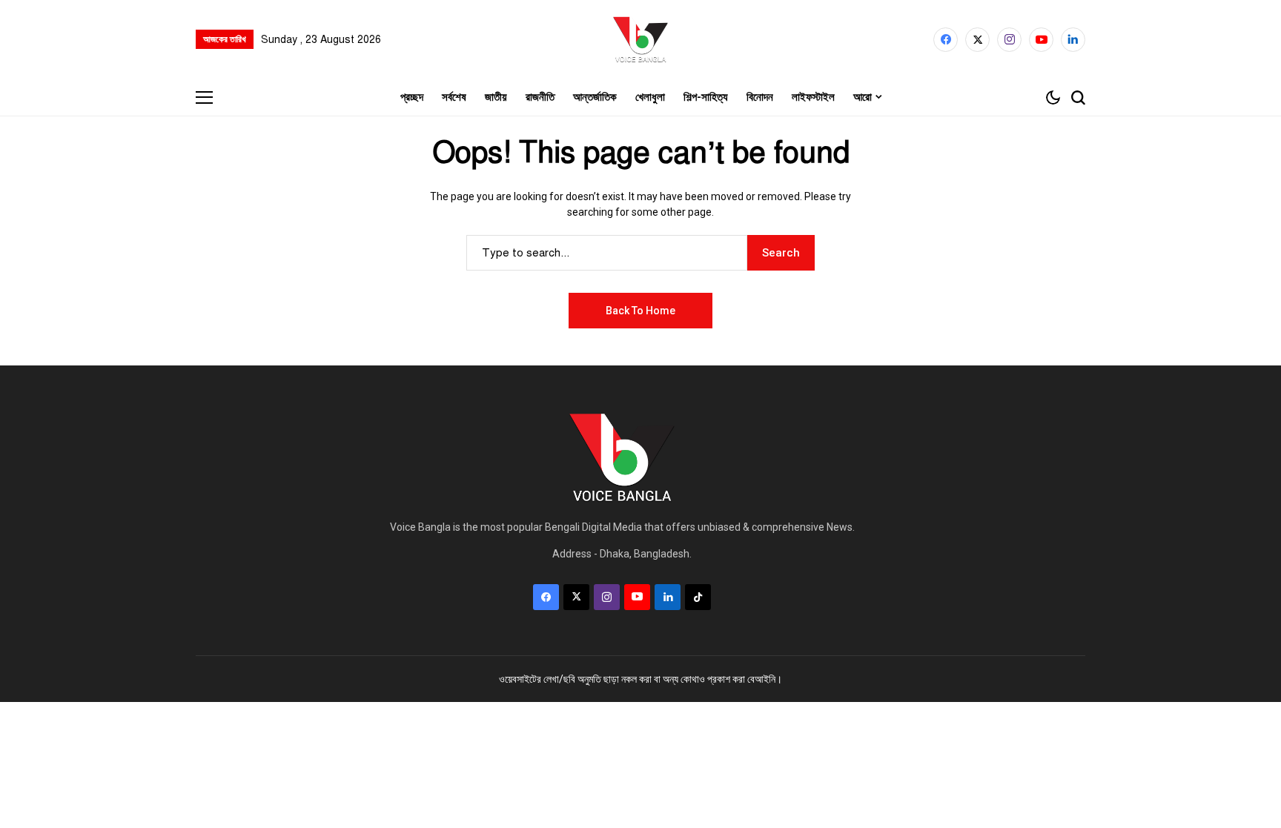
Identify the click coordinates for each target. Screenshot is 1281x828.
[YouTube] (1041, 39)
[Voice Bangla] (640, 39)
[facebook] (945, 39)
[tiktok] (698, 597)
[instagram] (1009, 39)
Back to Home (640, 311)
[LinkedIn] (1073, 39)
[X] (977, 39)
